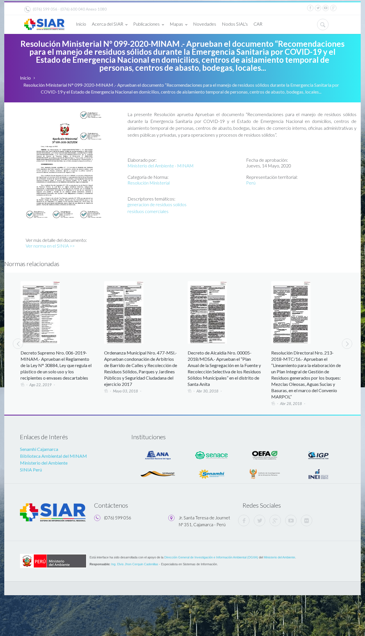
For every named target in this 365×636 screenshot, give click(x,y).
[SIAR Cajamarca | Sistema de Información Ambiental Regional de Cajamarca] (44, 22)
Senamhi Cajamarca (39, 449)
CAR (258, 24)
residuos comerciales (148, 211)
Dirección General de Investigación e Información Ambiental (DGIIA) (211, 557)
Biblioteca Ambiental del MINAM (53, 456)
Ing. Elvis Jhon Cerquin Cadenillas (134, 564)
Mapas (176, 24)
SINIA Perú (31, 469)
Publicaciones (146, 24)
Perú (251, 182)
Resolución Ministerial (148, 182)
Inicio (81, 24)
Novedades (204, 24)
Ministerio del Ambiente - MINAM (160, 165)
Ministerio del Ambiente (44, 462)
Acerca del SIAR (107, 24)
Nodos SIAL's (235, 24)
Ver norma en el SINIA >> (50, 245)
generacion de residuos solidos (156, 204)
